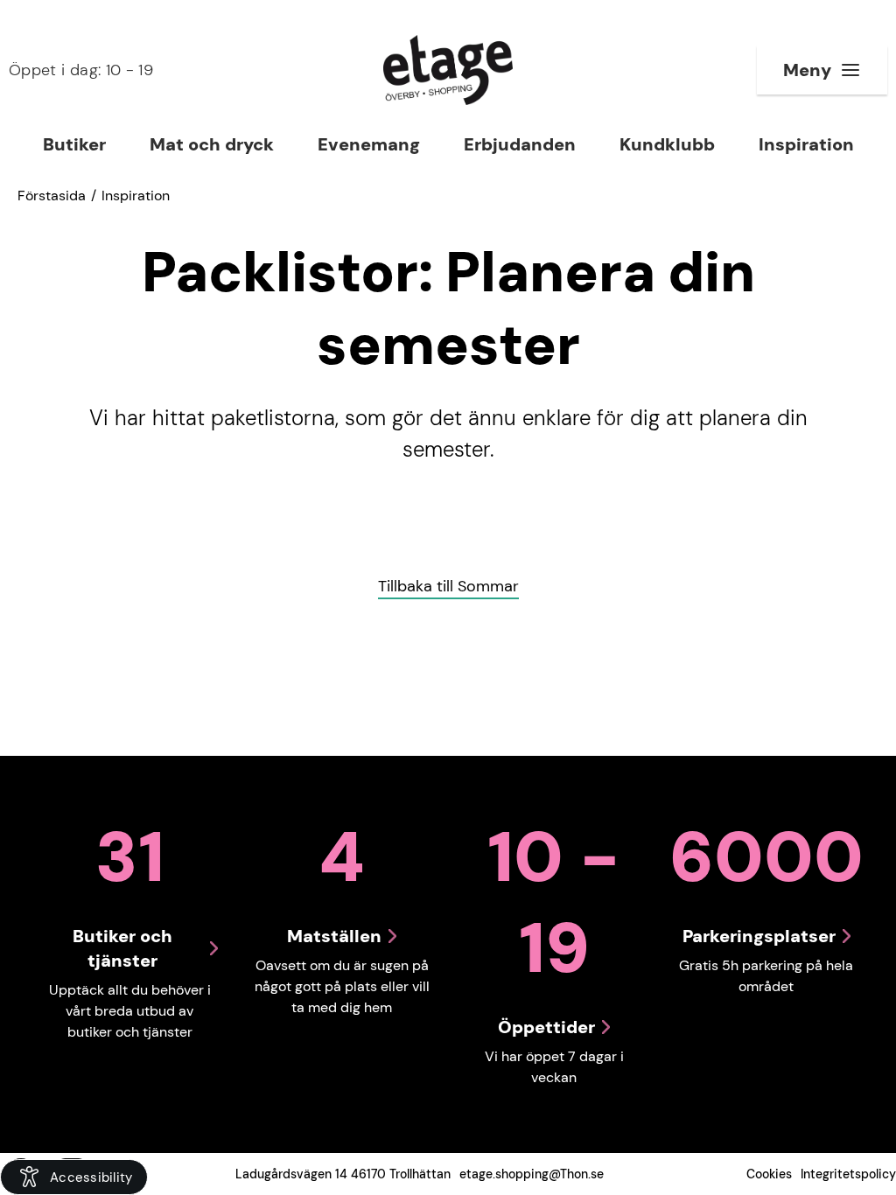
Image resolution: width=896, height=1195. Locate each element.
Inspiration (136, 195)
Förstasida (52, 195)
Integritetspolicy (848, 1174)
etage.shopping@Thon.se (531, 1174)
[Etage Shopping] (448, 70)
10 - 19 (81, 69)
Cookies (769, 1174)
